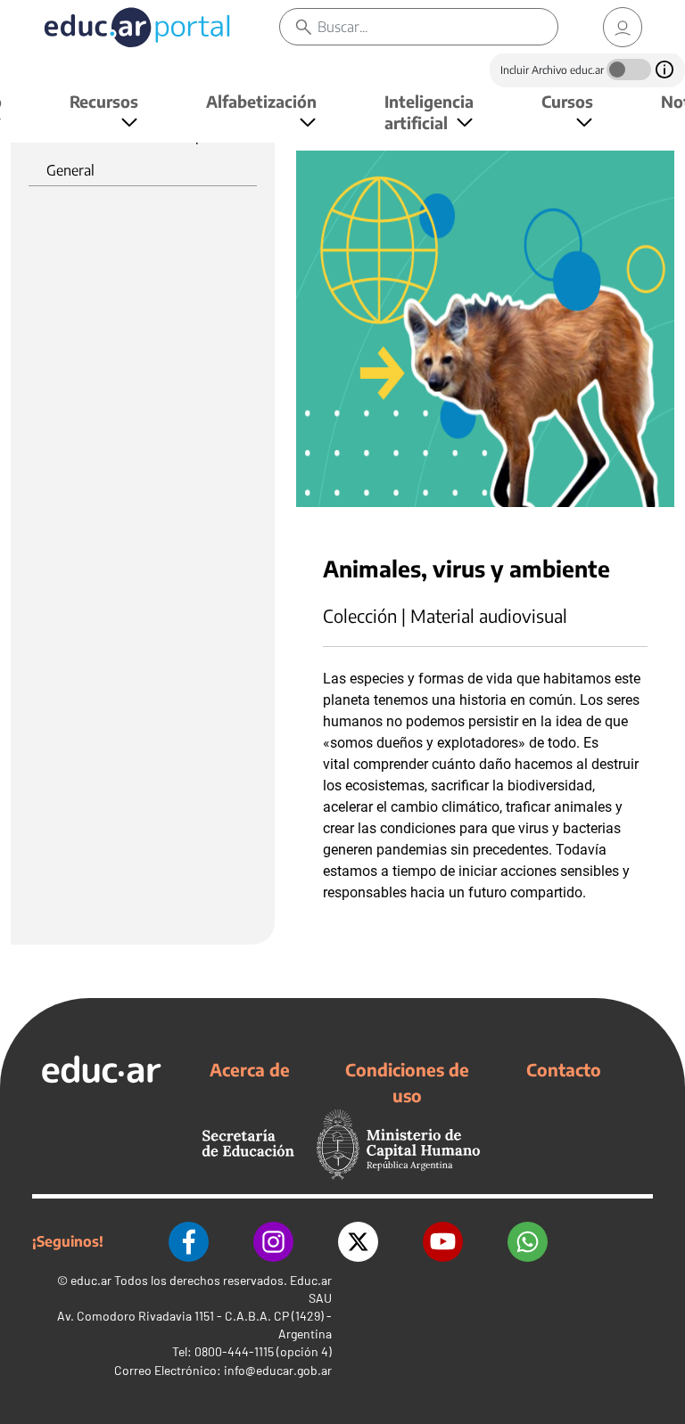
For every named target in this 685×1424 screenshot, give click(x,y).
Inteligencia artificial (429, 112)
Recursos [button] (104, 101)
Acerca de (250, 1069)
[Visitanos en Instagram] (273, 1242)
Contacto (563, 1069)
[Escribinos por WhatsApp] (527, 1242)
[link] (622, 27)
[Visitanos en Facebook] (188, 1242)
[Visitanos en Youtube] (442, 1242)
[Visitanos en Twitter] (358, 1242)
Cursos (567, 101)
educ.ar (90, 1280)
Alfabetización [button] (261, 101)
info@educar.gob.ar (278, 1370)
